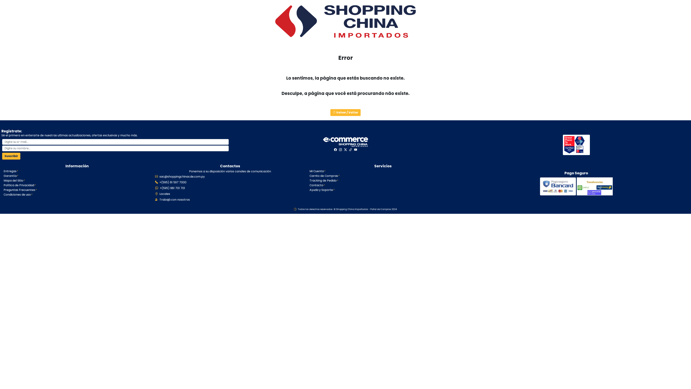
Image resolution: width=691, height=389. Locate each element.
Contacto (316, 185)
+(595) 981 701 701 (172, 188)
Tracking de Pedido (323, 180)
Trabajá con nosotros (174, 200)
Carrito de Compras (324, 176)
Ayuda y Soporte (321, 190)
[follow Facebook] (335, 149)
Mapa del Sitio (13, 180)
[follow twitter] (345, 149)
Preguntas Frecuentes (19, 190)
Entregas (10, 171)
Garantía (10, 176)
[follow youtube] (355, 149)
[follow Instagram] (340, 149)
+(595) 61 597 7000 (172, 182)
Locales (164, 194)
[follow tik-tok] (350, 149)
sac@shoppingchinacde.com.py (182, 177)
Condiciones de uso (17, 194)
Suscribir (11, 156)
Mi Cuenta (317, 171)
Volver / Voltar (347, 112)
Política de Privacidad (19, 185)
